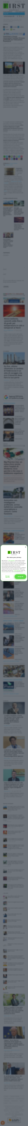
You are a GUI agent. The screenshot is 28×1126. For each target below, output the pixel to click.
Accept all (20, 576)
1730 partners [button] (11, 560)
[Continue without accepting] (25, 547)
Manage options (7, 576)
